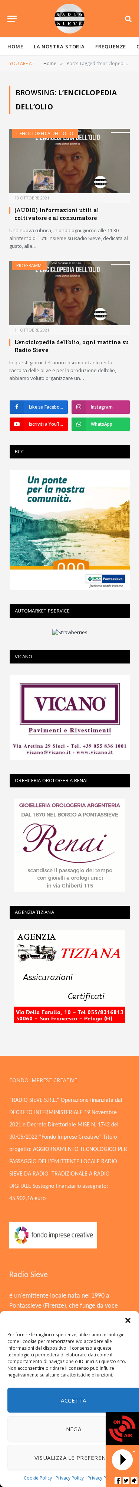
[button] (128, 1320)
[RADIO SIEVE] (69, 18)
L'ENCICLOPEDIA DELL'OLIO (44, 133)
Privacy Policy (70, 1478)
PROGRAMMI (29, 265)
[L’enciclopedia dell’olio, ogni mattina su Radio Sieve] (69, 293)
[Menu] (12, 18)
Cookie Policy (38, 1478)
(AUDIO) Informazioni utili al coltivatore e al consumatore (56, 213)
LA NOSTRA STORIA (59, 46)
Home (15, 46)
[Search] (127, 18)
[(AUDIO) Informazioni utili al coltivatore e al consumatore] (69, 161)
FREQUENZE (110, 46)
